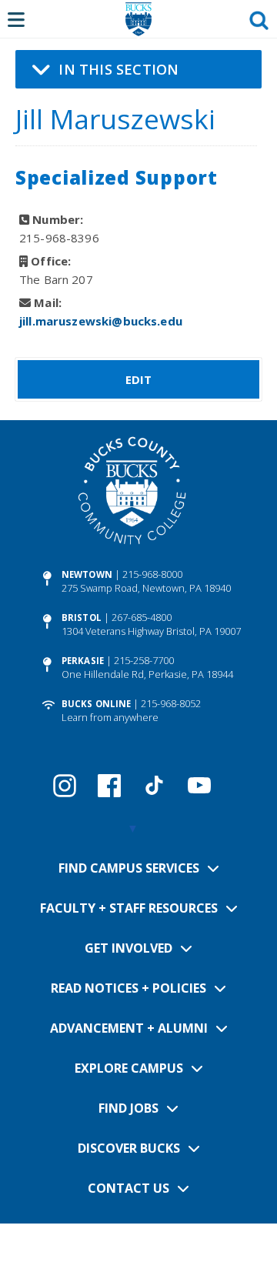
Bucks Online (96, 703)
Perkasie (83, 660)
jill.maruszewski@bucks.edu (100, 321)
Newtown (87, 574)
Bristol (82, 617)
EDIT (138, 379)
